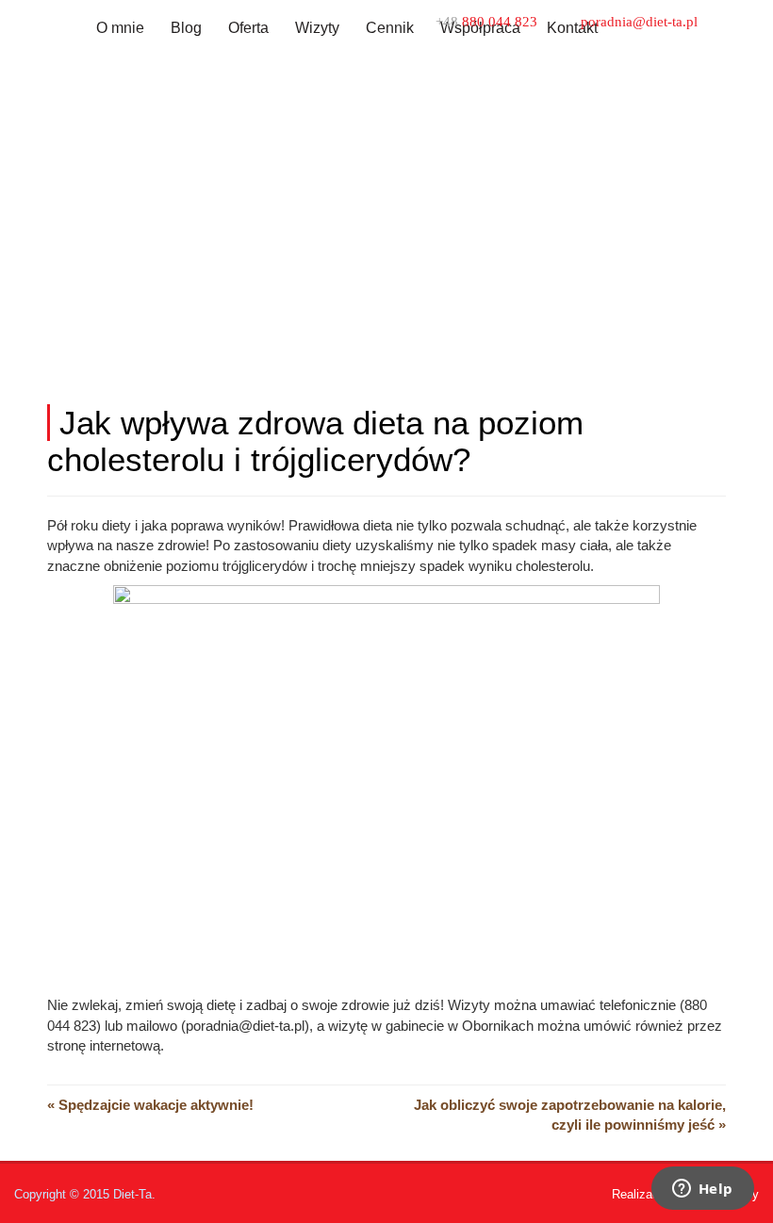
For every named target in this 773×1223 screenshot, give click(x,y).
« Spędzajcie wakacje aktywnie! (150, 1105)
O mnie (120, 28)
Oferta (248, 28)
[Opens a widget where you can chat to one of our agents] (702, 1190)
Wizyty (317, 28)
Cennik (390, 28)
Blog (186, 28)
